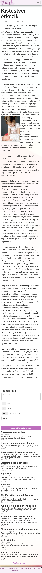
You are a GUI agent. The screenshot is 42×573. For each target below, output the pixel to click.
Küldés (5, 418)
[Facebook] (20, 570)
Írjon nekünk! (15, 570)
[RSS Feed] (29, 570)
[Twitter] (26, 570)
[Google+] (23, 570)
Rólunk (31, 568)
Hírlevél (38, 568)
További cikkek (19, 563)
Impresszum (24, 568)
